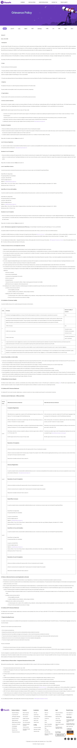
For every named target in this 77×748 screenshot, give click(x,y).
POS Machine (14, 728)
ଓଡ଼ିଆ (72, 28)
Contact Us (54, 2)
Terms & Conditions (59, 712)
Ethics (46, 722)
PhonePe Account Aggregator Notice (59, 728)
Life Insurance (25, 720)
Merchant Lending (37, 729)
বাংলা (53, 28)
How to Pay (58, 718)
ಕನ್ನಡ (65, 28)
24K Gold (35, 712)
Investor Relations (43, 2)
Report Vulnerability (48, 724)
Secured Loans (36, 731)
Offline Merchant (15, 720)
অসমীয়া (47, 28)
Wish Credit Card (69, 726)
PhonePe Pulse (47, 731)
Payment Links (14, 730)
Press (46, 720)
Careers (46, 714)
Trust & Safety (64, 2)
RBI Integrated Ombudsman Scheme (56, 239)
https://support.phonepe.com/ (39, 121)
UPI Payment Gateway (16, 716)
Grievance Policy (59, 716)
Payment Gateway (15, 712)
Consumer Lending (37, 727)
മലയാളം (40, 28)
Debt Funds (36, 720)
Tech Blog (46, 730)
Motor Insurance (26, 712)
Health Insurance (26, 718)
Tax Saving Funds (37, 716)
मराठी (32, 28)
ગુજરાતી (12, 28)
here (60, 382)
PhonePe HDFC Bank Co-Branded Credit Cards (70, 720)
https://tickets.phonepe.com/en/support (59, 433)
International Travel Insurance (26, 730)
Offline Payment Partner (16, 722)
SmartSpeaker (14, 726)
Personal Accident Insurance (26, 725)
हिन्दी (59, 28)
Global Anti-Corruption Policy (60, 725)
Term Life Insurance (26, 722)
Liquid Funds (36, 714)
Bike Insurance (25, 714)
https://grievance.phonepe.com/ (21, 147)
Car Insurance (25, 716)
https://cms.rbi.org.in (42, 687)
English (4, 28)
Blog (45, 728)
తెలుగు (26, 28)
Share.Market (68, 714)
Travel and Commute (16, 731)
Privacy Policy (58, 714)
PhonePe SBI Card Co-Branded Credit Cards (70, 724)
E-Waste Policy (58, 720)
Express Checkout (15, 718)
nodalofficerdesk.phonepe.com (10, 181)
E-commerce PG (15, 714)
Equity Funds (36, 718)
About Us (46, 712)
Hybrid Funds (36, 722)
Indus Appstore (69, 712)
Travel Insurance (26, 727)
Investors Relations (48, 716)
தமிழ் (19, 28)
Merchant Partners (48, 726)
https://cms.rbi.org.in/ (40, 234)
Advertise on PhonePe (16, 724)
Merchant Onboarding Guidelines (49, 734)
